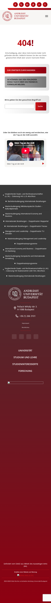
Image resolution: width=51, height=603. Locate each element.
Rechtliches (25, 327)
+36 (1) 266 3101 (28, 316)
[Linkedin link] (36, 336)
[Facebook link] (14, 336)
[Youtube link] (21, 336)
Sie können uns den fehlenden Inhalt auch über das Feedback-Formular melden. (22, 82)
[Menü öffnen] (47, 16)
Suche (40, 106)
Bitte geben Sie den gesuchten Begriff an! (23, 100)
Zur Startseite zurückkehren (21, 70)
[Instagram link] (28, 336)
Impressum (25, 323)
